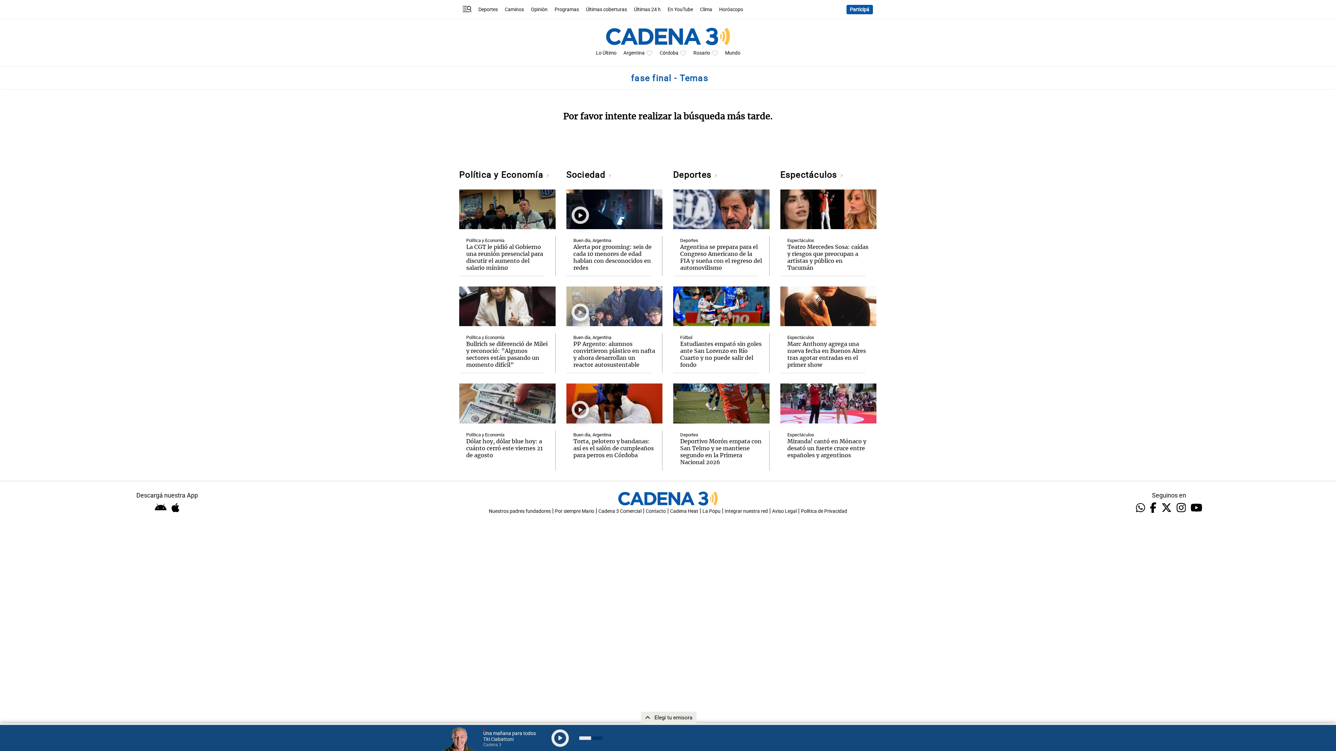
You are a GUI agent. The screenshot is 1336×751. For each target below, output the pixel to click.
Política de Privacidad (824, 511)
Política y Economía (502, 175)
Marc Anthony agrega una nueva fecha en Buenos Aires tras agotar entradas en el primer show (826, 354)
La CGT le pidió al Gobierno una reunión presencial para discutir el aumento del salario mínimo (504, 257)
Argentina (634, 53)
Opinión (539, 10)
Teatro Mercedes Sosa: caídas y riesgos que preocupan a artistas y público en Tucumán (827, 257)
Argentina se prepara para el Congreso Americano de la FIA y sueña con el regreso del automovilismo (721, 257)
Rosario (701, 53)
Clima (706, 10)
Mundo (732, 53)
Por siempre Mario (574, 511)
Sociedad (587, 175)
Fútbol (686, 337)
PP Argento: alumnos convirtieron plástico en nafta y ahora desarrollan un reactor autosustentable (614, 354)
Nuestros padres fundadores (520, 511)
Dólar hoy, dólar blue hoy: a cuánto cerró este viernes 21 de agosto (504, 448)
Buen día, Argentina (592, 240)
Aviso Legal (784, 511)
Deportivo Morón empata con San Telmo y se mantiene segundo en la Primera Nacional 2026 (721, 452)
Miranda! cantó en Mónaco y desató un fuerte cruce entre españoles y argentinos (826, 448)
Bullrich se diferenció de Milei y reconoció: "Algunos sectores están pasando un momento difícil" (507, 354)
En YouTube (680, 10)
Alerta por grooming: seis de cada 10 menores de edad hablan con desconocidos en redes (612, 257)
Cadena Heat (684, 511)
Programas (567, 10)
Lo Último (606, 53)
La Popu (711, 511)
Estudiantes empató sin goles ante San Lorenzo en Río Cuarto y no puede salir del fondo (721, 354)
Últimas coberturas (606, 10)
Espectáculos (810, 175)
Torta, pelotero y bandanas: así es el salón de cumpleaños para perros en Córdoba (613, 448)
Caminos (514, 10)
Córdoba (669, 53)
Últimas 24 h (647, 10)
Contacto (656, 511)
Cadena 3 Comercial (620, 511)
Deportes (488, 10)
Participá (859, 10)
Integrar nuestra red (746, 511)
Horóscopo (731, 10)
